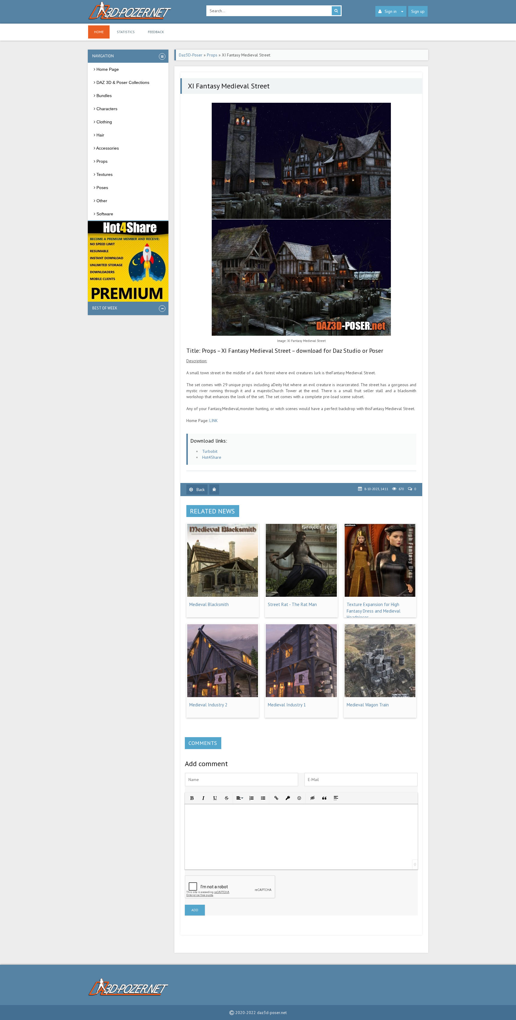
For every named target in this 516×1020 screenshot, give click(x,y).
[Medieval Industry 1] (301, 695)
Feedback (156, 32)
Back (200, 489)
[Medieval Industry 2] (222, 695)
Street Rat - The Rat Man (292, 604)
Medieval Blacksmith (209, 604)
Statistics (126, 32)
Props (212, 55)
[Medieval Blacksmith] (222, 595)
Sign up (418, 11)
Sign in (391, 11)
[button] (191, 797)
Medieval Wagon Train (368, 705)
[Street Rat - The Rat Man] (301, 595)
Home (99, 32)
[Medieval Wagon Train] (380, 695)
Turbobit (209, 451)
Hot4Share (211, 457)
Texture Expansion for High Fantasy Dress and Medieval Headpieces (373, 611)
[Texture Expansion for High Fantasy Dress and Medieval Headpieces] (380, 595)
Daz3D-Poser (190, 55)
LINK (213, 420)
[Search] (336, 10)
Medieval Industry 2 (208, 705)
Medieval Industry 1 (287, 705)
